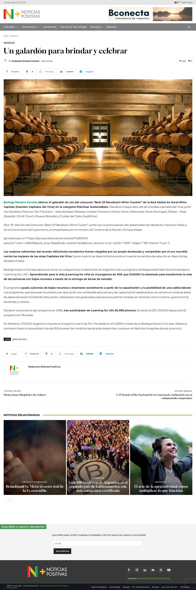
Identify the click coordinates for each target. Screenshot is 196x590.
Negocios (14, 36)
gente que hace (20, 339)
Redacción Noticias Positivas (25, 61)
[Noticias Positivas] (29, 14)
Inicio (6, 36)
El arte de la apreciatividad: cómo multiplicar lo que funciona (161, 488)
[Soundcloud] (153, 570)
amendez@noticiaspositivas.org (154, 578)
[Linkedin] (145, 570)
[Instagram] (137, 570)
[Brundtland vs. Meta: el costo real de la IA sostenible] (35, 457)
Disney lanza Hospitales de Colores (25, 394)
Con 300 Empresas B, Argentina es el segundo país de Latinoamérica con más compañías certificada (98, 487)
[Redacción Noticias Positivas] (6, 61)
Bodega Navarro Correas (20, 202)
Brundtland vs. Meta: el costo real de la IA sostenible (35, 488)
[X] (161, 570)
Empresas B (97, 478)
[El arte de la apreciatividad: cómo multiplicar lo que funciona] (161, 457)
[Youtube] (169, 570)
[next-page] (10, 500)
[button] (188, 27)
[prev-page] (6, 500)
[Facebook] (129, 570)
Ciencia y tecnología (34, 482)
